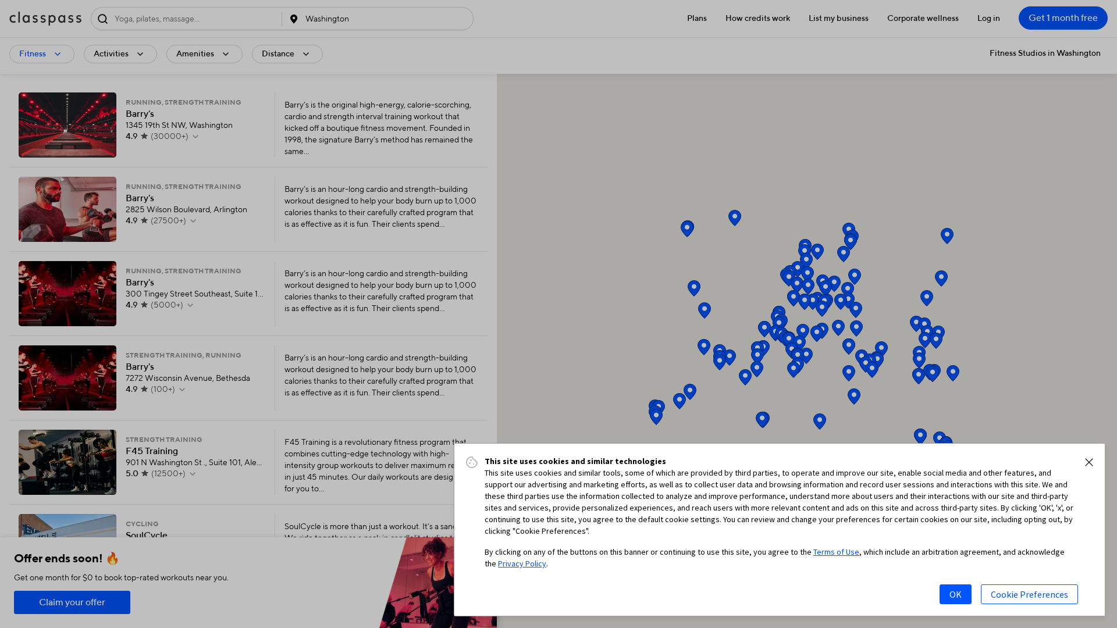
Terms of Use (836, 552)
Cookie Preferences (1029, 594)
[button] (1089, 462)
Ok (955, 594)
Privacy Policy (522, 563)
